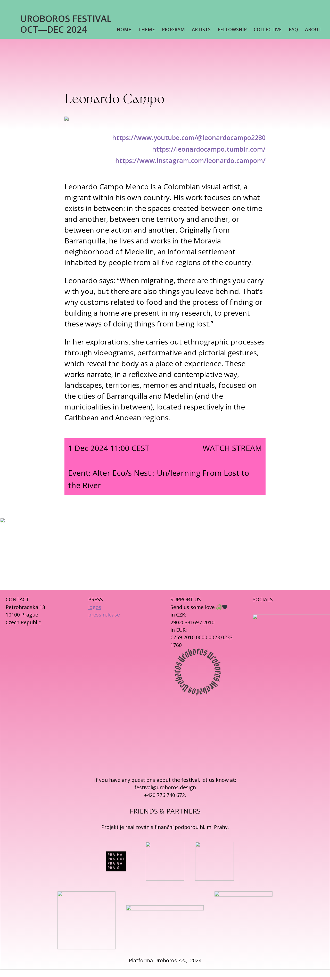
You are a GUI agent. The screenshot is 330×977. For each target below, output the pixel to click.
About (313, 29)
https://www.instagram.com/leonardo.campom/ (190, 160)
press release (104, 614)
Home (124, 29)
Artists (201, 29)
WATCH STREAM (232, 448)
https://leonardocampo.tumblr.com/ (209, 149)
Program (173, 29)
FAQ (293, 29)
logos (94, 607)
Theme (146, 29)
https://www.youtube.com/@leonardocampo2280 (189, 137)
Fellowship (232, 29)
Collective (268, 29)
